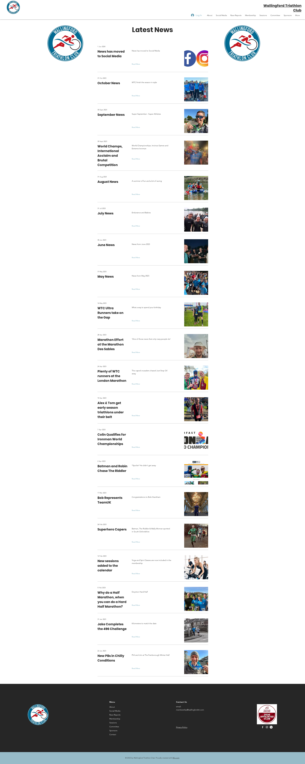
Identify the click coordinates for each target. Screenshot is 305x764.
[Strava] (271, 727)
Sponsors (113, 730)
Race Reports (114, 715)
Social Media (114, 711)
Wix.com (176, 758)
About (112, 707)
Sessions (113, 723)
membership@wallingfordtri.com (190, 710)
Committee (114, 726)
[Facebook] (262, 727)
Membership (114, 719)
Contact (112, 734)
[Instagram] (266, 727)
